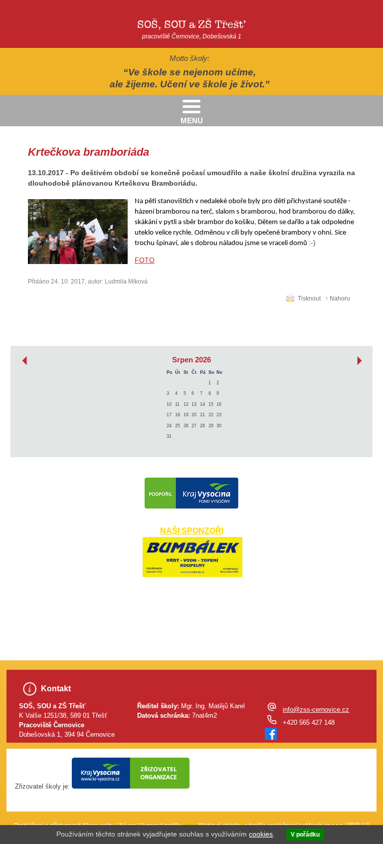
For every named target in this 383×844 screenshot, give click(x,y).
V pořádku (305, 834)
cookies (261, 834)
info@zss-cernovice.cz (316, 709)
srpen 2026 (191, 360)
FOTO (145, 260)
